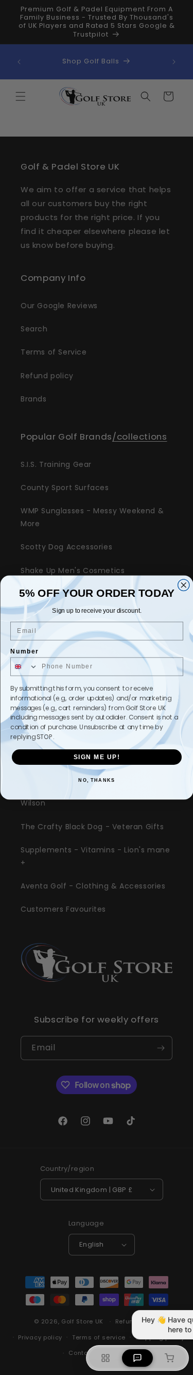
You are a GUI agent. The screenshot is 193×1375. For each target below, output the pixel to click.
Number (24, 651)
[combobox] (24, 667)
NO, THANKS (96, 780)
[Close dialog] (183, 585)
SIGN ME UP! (96, 756)
